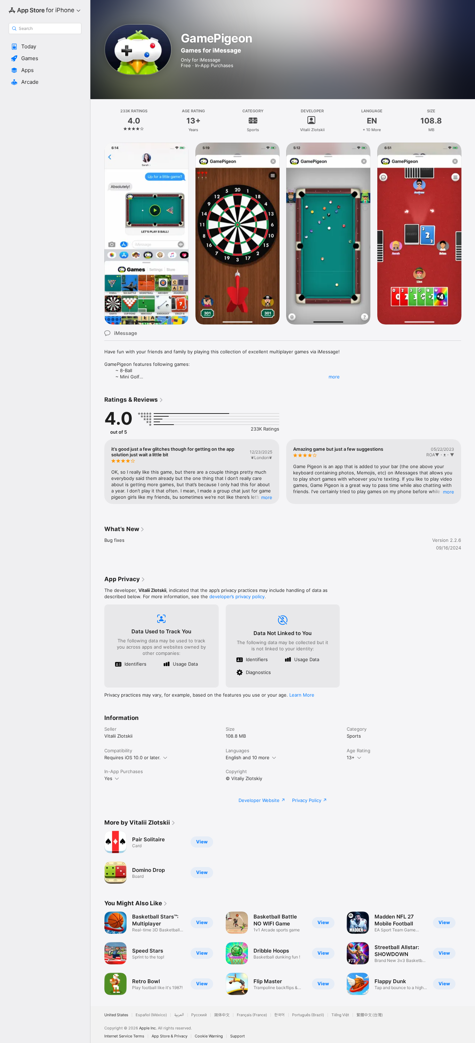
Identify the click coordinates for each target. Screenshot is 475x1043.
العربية (179, 1015)
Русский (199, 1015)
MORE (266, 497)
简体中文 (222, 1015)
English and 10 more (247, 757)
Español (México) (151, 1015)
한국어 (279, 1015)
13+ (351, 757)
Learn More (301, 695)
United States (116, 1015)
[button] (45, 46)
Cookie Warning (209, 1036)
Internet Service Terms (124, 1036)
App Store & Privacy (169, 1036)
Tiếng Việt (340, 1015)
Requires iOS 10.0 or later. (132, 757)
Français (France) (252, 1015)
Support (237, 1036)
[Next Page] (468, 233)
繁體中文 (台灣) (369, 1015)
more (334, 376)
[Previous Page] (97, 233)
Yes (108, 778)
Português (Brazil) (308, 1015)
